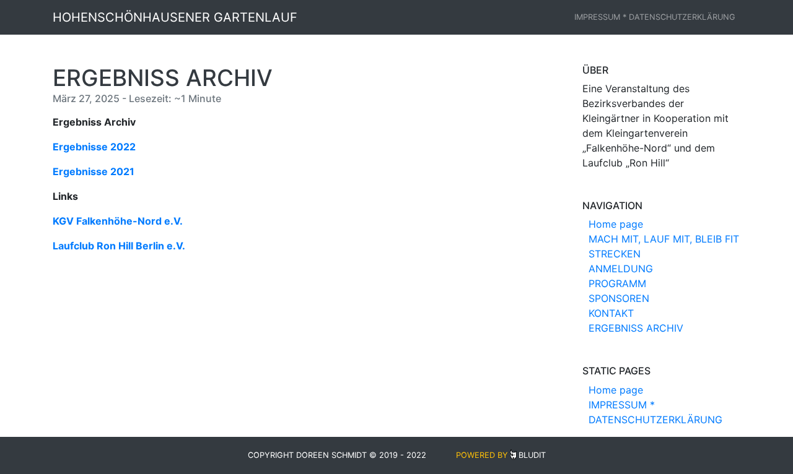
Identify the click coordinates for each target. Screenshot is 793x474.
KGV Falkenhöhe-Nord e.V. (118, 221)
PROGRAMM (617, 283)
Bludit (532, 455)
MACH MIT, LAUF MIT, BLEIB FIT (664, 239)
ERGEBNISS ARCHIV (636, 328)
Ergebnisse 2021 (93, 171)
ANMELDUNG (621, 268)
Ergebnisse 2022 (94, 146)
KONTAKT (611, 313)
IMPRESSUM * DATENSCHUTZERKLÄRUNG (654, 17)
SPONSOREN (619, 298)
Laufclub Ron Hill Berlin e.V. (119, 245)
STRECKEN (615, 254)
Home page (616, 224)
